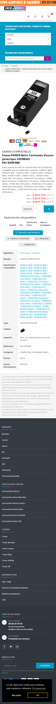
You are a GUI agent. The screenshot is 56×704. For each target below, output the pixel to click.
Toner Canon (8, 548)
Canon (5, 440)
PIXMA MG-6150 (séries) (37, 298)
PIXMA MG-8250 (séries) (37, 311)
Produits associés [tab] (19, 238)
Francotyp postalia (10, 476)
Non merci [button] (16, 695)
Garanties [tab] (29, 244)
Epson (4, 446)
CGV (4, 599)
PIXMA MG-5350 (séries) (30, 292)
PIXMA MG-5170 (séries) (37, 281)
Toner (4, 536)
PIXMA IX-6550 (40, 273)
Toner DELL (7, 554)
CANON (14, 66)
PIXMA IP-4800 (26, 265)
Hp (3, 452)
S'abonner (45, 665)
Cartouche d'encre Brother (14, 497)
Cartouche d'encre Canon (13, 503)
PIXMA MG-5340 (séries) (37, 289)
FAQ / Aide (6, 581)
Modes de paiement (11, 593)
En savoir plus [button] (39, 688)
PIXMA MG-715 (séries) (42, 303)
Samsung (6, 470)
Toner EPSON (8, 560)
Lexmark (6, 458)
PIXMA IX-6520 (26, 273)
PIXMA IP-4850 (40, 267)
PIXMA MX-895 (40, 317)
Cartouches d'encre (10, 491)
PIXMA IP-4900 (26, 270)
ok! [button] (37, 695)
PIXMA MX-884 (40, 314)
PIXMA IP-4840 (26, 267)
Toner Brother (8, 542)
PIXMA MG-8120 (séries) (31, 306)
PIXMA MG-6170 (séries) (30, 300)
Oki (3, 464)
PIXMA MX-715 (26, 314)
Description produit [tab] (29, 232)
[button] (35, 17)
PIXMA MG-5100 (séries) (30, 276)
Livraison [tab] (43, 238)
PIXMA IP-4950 (40, 270)
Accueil (5, 66)
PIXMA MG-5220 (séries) (30, 284)
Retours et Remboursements (15, 587)
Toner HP (6, 566)
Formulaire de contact (19, 639)
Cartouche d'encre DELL (12, 509)
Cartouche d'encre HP (11, 521)
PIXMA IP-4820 (40, 265)
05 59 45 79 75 (15, 624)
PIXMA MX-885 (26, 317)
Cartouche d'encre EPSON (13, 515)
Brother (5, 434)
